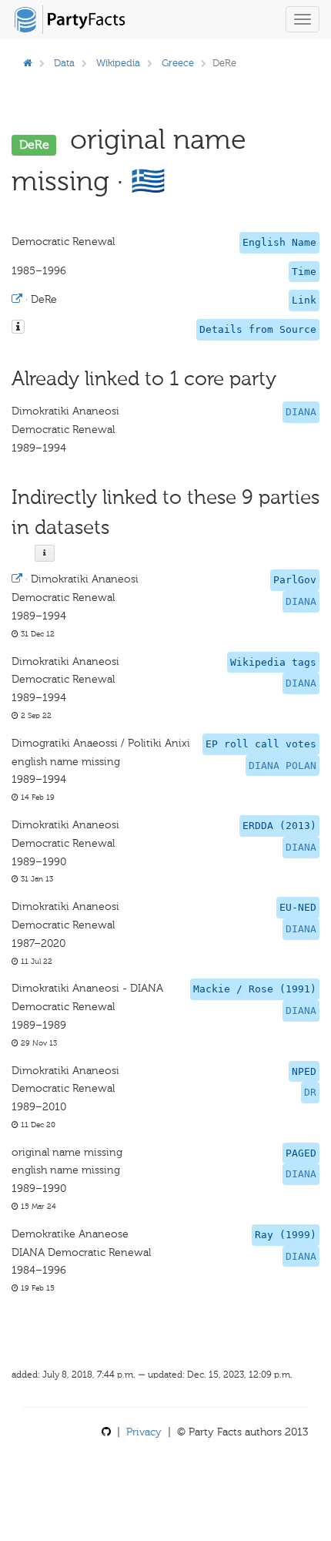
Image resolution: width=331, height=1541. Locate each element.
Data (64, 63)
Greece (178, 63)
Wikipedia (118, 63)
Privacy (144, 1432)
